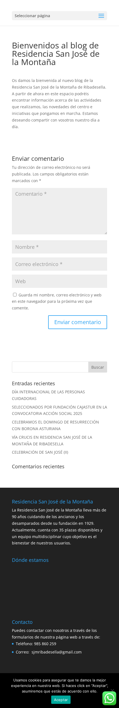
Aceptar (61, 699)
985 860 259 (45, 643)
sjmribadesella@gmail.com (57, 652)
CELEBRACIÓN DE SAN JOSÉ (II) (40, 452)
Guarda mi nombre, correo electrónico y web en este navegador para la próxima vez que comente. (57, 301)
